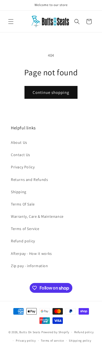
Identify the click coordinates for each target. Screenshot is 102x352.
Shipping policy (80, 340)
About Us (19, 142)
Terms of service (52, 340)
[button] (11, 22)
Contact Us (20, 154)
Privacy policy (26, 340)
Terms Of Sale (23, 204)
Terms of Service (25, 228)
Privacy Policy (23, 167)
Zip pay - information (29, 265)
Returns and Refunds (29, 179)
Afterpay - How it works (31, 253)
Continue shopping (51, 92)
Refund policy (23, 240)
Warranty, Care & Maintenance (37, 216)
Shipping (18, 191)
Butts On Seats (30, 332)
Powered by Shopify (55, 332)
